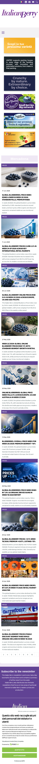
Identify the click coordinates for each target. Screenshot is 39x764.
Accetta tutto (19, 750)
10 (32, 655)
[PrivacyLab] (14, 744)
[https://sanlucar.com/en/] (19, 122)
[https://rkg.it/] (19, 84)
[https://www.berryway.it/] (19, 103)
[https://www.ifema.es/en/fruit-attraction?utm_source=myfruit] (19, 141)
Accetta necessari (19, 755)
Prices (4, 165)
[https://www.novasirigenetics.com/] (19, 47)
